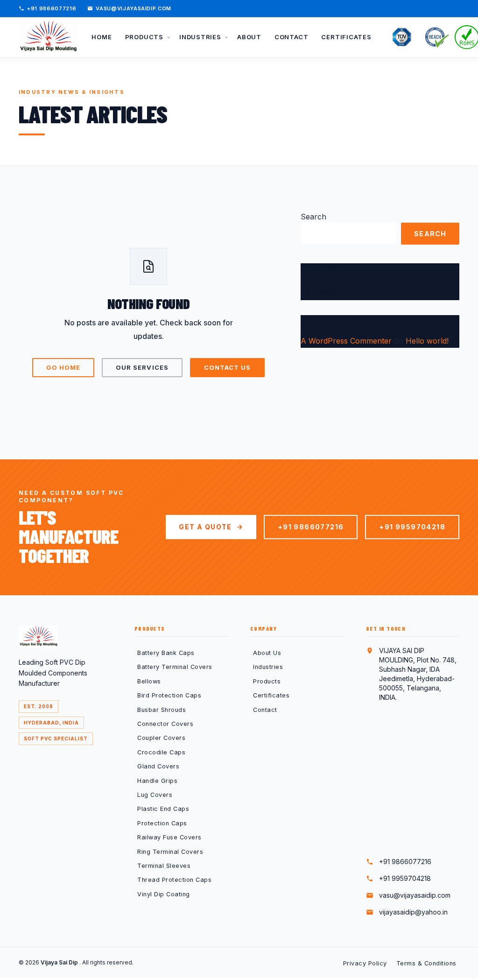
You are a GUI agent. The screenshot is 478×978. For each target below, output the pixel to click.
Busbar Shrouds (161, 709)
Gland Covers (158, 766)
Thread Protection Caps (174, 879)
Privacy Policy (365, 963)
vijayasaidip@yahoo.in (413, 912)
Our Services (142, 367)
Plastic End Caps (163, 808)
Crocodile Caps (161, 752)
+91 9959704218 (412, 527)
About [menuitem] (249, 37)
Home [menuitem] (101, 37)
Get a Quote (205, 527)
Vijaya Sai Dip (60, 962)
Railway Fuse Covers (169, 837)
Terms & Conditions (426, 963)
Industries (268, 666)
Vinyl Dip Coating (163, 894)
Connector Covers (165, 723)
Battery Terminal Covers (174, 666)
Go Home (63, 367)
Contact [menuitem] (291, 37)
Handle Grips (157, 780)
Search (313, 216)
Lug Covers (154, 794)
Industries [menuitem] (201, 37)
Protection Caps (162, 823)
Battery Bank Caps (166, 652)
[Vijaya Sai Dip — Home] (48, 37)
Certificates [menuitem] (346, 37)
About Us (267, 652)
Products (267, 681)
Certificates (271, 695)
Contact (265, 709)
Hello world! (319, 291)
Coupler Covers (161, 737)
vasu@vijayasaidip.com (133, 8)
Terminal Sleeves (163, 865)
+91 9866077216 (51, 8)
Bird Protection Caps (169, 695)
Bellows (149, 681)
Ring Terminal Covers (170, 851)
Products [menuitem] (145, 37)
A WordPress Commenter (346, 340)
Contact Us (227, 367)
